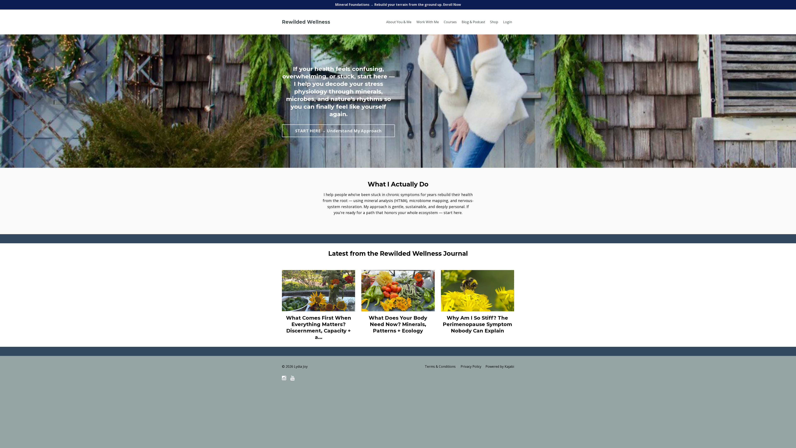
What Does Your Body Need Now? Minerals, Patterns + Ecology (398, 324)
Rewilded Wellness (306, 22)
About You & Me (398, 22)
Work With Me (427, 22)
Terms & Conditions (440, 366)
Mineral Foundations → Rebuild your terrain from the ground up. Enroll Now (398, 4)
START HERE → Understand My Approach (338, 131)
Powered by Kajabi (499, 366)
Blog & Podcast (473, 22)
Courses (450, 22)
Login (507, 22)
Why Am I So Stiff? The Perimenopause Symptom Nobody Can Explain (477, 324)
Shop (494, 22)
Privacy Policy (471, 366)
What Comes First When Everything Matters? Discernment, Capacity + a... (318, 327)
